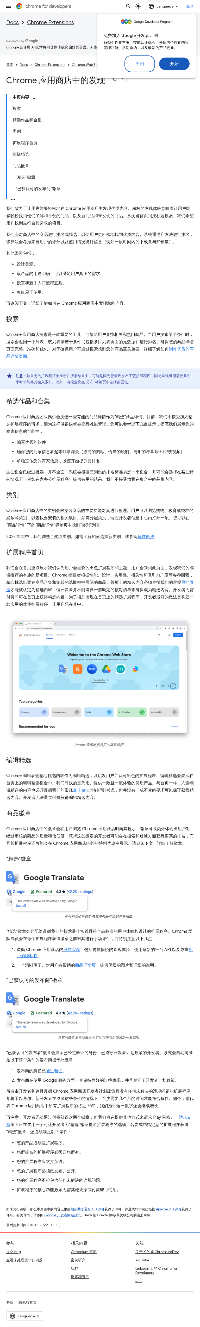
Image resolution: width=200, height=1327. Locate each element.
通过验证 (54, 1071)
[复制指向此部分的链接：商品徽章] (36, 814)
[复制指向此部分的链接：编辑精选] (36, 761)
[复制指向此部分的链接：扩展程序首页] (49, 553)
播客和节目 (80, 1276)
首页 (9, 64)
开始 (174, 63)
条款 (10, 1302)
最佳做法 (146, 536)
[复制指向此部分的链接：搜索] (24, 319)
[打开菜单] (8, 6)
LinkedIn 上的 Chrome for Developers (156, 1270)
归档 (74, 1268)
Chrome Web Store (87, 64)
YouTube (142, 1260)
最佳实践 (71, 949)
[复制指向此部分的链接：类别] (24, 495)
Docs (12, 22)
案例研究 (78, 1260)
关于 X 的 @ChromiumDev (157, 1251)
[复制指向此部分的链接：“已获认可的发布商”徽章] (68, 981)
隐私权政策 (27, 1302)
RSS (138, 1281)
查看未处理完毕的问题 (24, 1260)
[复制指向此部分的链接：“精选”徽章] (36, 859)
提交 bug (13, 1251)
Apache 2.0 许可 (169, 1209)
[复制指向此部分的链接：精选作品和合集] (55, 402)
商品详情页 (85, 965)
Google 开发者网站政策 (62, 1215)
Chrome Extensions (50, 22)
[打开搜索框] (128, 6)
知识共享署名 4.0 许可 (87, 1209)
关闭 (139, 63)
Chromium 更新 (84, 1251)
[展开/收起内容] (34, 98)
